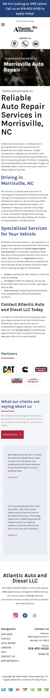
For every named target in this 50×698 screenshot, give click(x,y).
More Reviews (10, 434)
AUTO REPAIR (8, 643)
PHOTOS (5, 638)
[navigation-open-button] (3, 24)
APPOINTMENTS (10, 660)
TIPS (3, 652)
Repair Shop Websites (32, 676)
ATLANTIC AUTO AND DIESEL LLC (21, 58)
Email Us (44, 654)
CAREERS (6, 647)
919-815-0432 (30, 8)
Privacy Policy (39, 679)
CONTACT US (8, 656)
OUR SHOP (7, 634)
